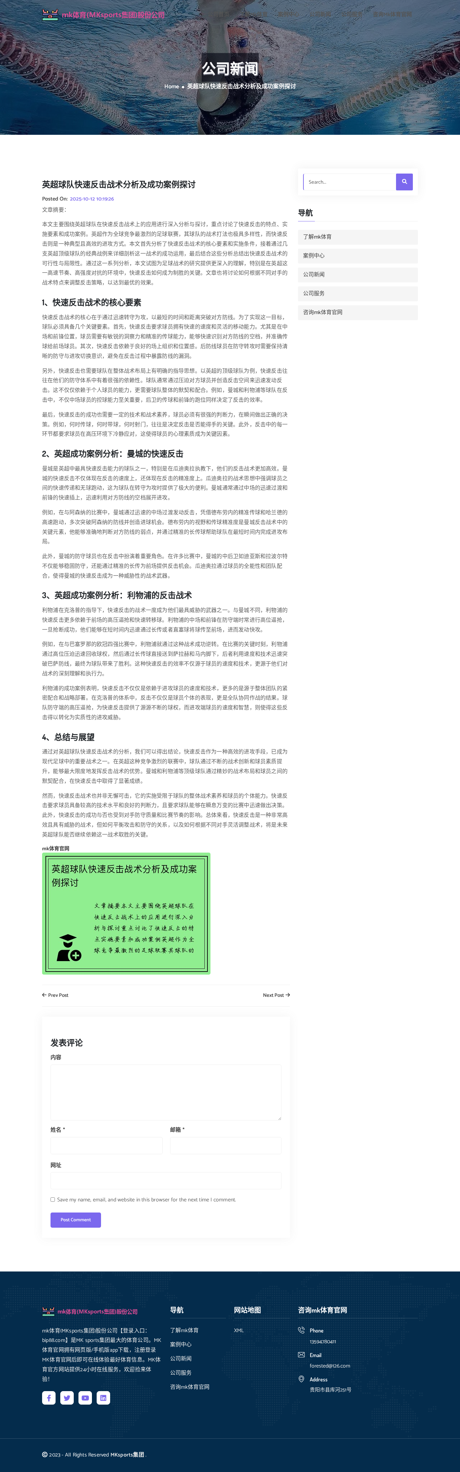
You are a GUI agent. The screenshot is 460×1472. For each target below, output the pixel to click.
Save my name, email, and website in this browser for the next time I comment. (146, 1199)
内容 (56, 1057)
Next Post (274, 996)
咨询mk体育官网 (392, 15)
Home (171, 87)
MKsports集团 (127, 1455)
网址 (56, 1165)
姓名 (58, 1130)
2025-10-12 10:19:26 (92, 199)
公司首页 (218, 15)
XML (239, 1331)
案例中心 (288, 15)
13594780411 (323, 1341)
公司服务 (352, 15)
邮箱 (177, 1130)
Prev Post (57, 996)
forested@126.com (330, 1366)
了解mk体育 (253, 15)
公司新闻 (320, 15)
